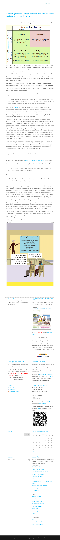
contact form (42, 403)
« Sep (33, 452)
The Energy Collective (37, 511)
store (51, 341)
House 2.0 (34, 513)
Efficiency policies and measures (40, 471)
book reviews (50, 374)
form (24, 375)
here (50, 402)
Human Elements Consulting (39, 522)
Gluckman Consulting (37, 524)
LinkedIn (12, 388)
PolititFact (16, 107)
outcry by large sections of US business (35, 160)
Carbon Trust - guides (37, 476)
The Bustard (35, 508)
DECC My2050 (35, 490)
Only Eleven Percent (37, 499)
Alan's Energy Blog (36, 506)
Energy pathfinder (36, 496)
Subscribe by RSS (14, 391)
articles (44, 374)
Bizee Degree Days (37, 467)
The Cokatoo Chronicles (38, 503)
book (50, 376)
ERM (33, 519)
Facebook (12, 389)
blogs (40, 374)
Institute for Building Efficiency (39, 485)
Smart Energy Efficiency (38, 501)
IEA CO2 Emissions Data (38, 474)
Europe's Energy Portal (38, 469)
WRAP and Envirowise (37, 479)
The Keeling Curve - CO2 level (39, 488)
